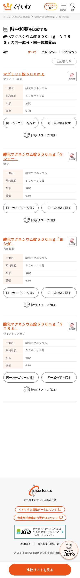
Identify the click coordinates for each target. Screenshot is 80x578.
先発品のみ (49, 52)
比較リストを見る (40, 569)
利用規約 (26, 544)
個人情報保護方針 (48, 544)
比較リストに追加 (43, 135)
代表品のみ (69, 52)
